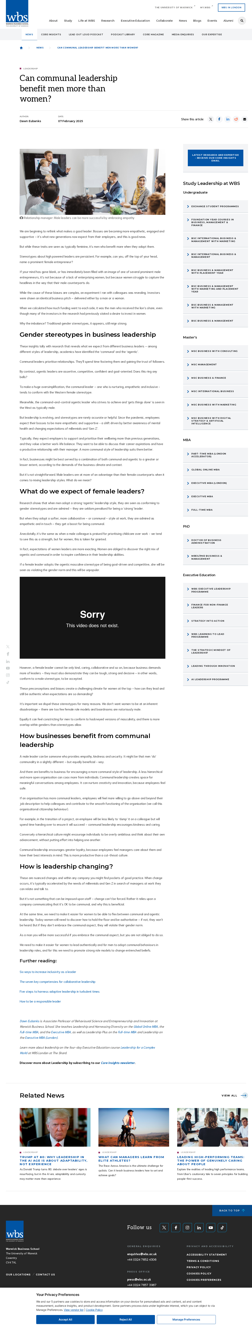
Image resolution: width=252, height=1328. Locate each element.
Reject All (126, 1319)
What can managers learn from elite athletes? (131, 1158)
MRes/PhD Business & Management (206, 557)
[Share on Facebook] (219, 119)
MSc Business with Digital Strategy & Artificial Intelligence (211, 421)
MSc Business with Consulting (214, 351)
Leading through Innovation (213, 666)
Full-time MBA (29, 1032)
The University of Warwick (174, 7)
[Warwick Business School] (17, 13)
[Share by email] (244, 119)
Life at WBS (86, 20)
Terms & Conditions (203, 1260)
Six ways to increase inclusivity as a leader (48, 971)
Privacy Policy (199, 1267)
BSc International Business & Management (213, 255)
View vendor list (73, 1309)
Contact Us (45, 1274)
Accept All (65, 1319)
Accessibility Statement (207, 1254)
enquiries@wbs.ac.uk (142, 1254)
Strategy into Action (207, 620)
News (183, 20)
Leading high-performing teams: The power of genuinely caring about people (210, 1160)
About (53, 20)
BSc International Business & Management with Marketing (213, 239)
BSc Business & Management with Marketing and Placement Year (215, 289)
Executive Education (135, 20)
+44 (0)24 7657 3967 (142, 1285)
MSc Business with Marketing (213, 404)
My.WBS (205, 7)
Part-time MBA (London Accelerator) (208, 455)
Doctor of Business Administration (206, 541)
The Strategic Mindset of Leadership (210, 651)
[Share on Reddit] (236, 119)
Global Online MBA (145, 1026)
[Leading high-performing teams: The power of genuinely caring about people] (212, 1127)
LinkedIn (8, 661)
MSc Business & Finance (208, 378)
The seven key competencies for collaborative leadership (57, 981)
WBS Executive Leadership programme (211, 590)
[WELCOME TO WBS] (21, 47)
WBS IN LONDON (231, 7)
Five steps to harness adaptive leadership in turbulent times (60, 991)
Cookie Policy (94, 1309)
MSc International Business (212, 391)
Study (68, 20)
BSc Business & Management (212, 320)
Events (212, 20)
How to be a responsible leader (40, 1001)
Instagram (8, 675)
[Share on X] (210, 119)
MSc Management (204, 364)
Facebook (8, 654)
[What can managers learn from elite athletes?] (133, 1127)
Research (108, 20)
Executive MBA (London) (41, 1037)
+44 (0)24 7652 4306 (142, 1259)
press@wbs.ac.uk (139, 1279)
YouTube (8, 668)
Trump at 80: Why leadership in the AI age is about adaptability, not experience (53, 1160)
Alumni (228, 20)
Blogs (197, 20)
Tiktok (7, 682)
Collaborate (164, 20)
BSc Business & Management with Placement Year (212, 271)
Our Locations (18, 1274)
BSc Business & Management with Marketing (212, 306)
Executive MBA (61, 1032)
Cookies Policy (199, 1273)
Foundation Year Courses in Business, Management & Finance (212, 222)
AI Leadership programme (210, 679)
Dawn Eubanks (29, 1021)
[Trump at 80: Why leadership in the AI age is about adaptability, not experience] (55, 1127)
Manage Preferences (186, 1319)
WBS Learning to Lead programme (207, 635)
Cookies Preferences (204, 1279)
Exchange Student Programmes (215, 206)
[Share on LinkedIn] (227, 119)
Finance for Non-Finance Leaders (209, 606)
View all (229, 1095)
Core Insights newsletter (118, 1062)
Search (242, 21)
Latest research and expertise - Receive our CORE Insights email (215, 158)
